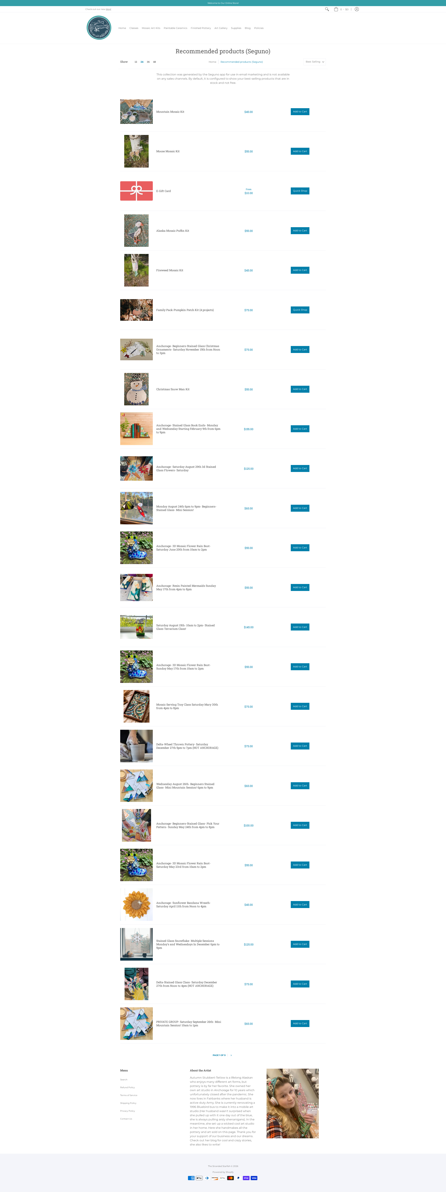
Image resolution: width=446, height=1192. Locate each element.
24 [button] (142, 61)
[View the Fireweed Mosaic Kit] (136, 270)
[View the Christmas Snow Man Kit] (136, 389)
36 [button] (148, 61)
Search (123, 1079)
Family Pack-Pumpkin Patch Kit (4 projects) (185, 310)
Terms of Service (128, 1095)
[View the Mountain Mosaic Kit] (136, 111)
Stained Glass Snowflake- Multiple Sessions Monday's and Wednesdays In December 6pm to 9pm (188, 944)
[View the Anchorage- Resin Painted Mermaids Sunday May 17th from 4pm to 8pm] (136, 587)
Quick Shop (300, 190)
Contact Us (126, 1118)
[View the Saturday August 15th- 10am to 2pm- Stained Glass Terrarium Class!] (136, 627)
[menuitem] (327, 9)
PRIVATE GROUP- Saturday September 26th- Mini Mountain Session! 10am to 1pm (188, 1023)
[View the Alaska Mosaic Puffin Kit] (136, 230)
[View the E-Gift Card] (136, 191)
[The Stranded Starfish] (99, 28)
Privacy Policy (127, 1111)
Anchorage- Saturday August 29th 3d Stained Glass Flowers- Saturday (186, 468)
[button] (356, 9)
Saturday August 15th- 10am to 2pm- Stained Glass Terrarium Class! (185, 626)
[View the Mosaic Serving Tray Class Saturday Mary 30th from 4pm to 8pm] (136, 706)
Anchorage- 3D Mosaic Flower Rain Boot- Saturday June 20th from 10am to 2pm (183, 547)
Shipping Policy (128, 1103)
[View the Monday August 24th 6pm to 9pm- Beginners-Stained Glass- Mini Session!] (136, 508)
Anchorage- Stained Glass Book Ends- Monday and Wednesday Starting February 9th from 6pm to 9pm (188, 428)
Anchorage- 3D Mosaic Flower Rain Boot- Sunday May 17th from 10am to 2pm (183, 666)
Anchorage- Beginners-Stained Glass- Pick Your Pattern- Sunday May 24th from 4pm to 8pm (187, 825)
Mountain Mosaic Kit (170, 111)
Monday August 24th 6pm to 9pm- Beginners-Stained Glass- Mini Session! (186, 508)
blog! (108, 9)
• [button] (344, 9)
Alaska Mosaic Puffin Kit (172, 230)
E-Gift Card (163, 191)
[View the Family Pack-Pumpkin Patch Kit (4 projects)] (136, 310)
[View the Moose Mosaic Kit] (136, 151)
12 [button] (136, 61)
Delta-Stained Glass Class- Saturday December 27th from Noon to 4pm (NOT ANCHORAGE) (186, 983)
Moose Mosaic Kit (168, 151)
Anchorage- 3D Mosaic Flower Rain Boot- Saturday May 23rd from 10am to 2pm (183, 864)
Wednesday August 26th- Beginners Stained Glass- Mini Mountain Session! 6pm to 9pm (185, 785)
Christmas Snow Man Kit (173, 389)
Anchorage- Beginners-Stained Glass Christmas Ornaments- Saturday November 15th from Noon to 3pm (188, 349)
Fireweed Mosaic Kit (169, 270)
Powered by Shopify (223, 1172)
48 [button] (154, 61)
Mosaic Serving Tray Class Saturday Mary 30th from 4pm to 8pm (187, 706)
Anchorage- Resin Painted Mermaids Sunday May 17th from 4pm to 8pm (186, 587)
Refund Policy (127, 1087)
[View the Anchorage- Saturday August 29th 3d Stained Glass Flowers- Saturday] (136, 468)
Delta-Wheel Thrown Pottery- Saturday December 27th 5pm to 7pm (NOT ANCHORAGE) (187, 745)
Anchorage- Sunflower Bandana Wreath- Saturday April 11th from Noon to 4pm (183, 904)
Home (212, 61)
